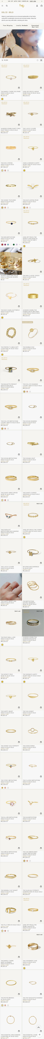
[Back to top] (39, 1027)
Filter (6, 60)
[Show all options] (19, 244)
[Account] (37, 5)
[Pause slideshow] (18, 56)
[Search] (7, 5)
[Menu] (2, 5)
